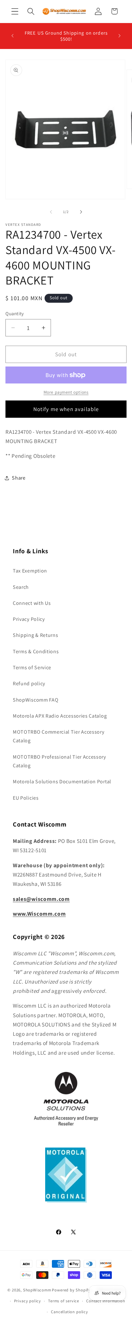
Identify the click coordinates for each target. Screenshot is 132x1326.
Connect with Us (32, 603)
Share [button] (18, 477)
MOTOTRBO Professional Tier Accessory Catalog (59, 761)
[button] (15, 11)
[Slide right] (81, 212)
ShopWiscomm (37, 1290)
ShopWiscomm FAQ (35, 699)
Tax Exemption (30, 570)
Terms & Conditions (36, 651)
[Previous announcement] (12, 36)
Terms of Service (32, 667)
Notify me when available (66, 409)
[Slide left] (51, 212)
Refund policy (29, 683)
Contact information (105, 1301)
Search (21, 587)
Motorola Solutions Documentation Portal (62, 781)
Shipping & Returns (35, 635)
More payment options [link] (66, 392)
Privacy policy (27, 1301)
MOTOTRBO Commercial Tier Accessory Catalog (58, 736)
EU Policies (26, 798)
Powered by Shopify (71, 1290)
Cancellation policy (69, 1311)
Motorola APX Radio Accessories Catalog (60, 715)
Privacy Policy (29, 619)
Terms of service (63, 1301)
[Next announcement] (119, 36)
